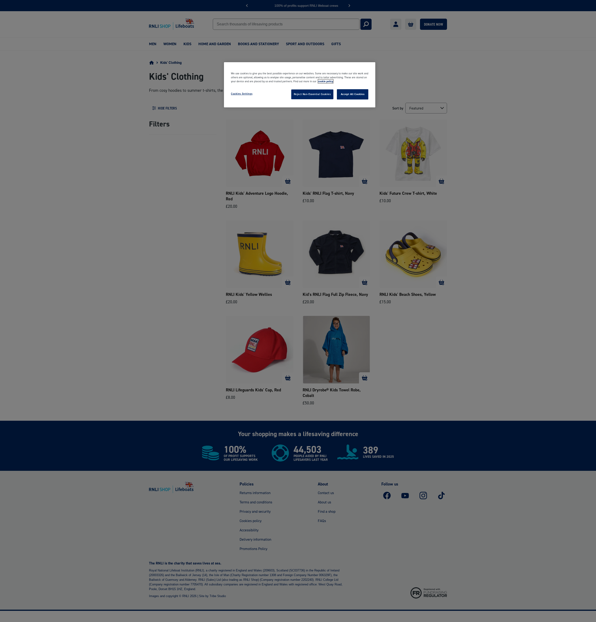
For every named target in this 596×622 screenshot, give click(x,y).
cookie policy (325, 81)
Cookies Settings (241, 93)
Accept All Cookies (352, 94)
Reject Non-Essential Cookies (312, 94)
